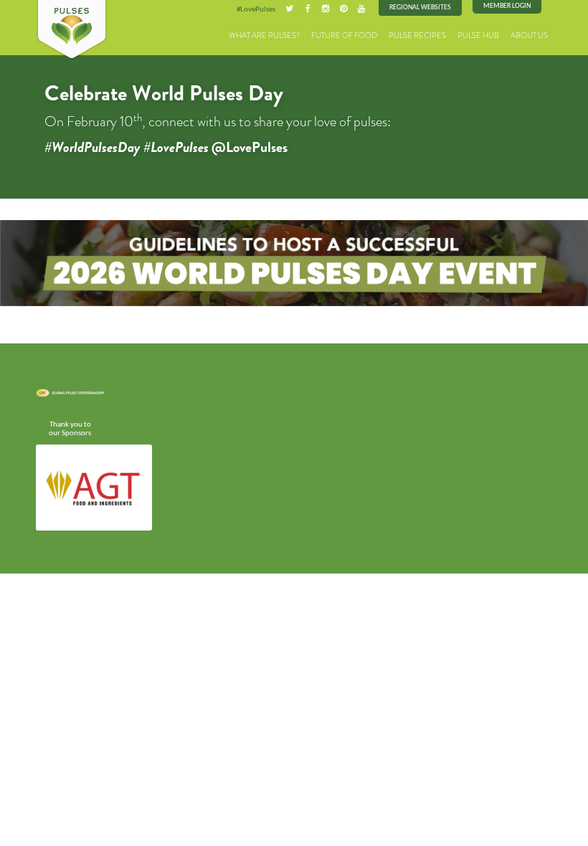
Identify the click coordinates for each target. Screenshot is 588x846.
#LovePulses (256, 9)
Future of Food (344, 35)
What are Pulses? (264, 35)
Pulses (72, 30)
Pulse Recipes (417, 35)
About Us (529, 35)
